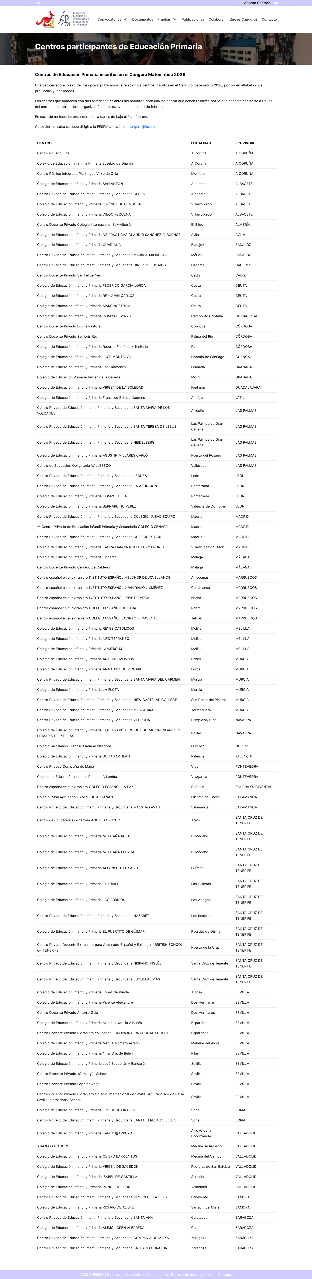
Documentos (142, 19)
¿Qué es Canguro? (242, 19)
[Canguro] (45, 19)
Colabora (216, 19)
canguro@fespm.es (143, 126)
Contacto (269, 19)
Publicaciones (193, 19)
